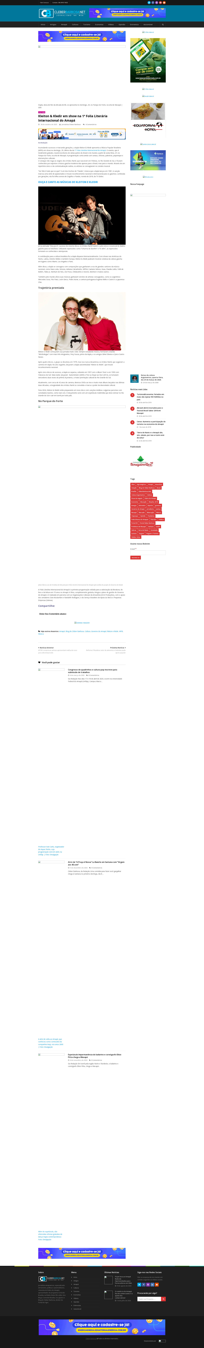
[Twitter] (149, 2)
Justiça (158, 509)
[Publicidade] (127, 13)
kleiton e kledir (112, 631)
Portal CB (134, 523)
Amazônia (158, 484)
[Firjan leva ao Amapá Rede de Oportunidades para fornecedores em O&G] (108, 1280)
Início (43, 24)
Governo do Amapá (98, 631)
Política (161, 519)
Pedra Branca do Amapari (139, 519)
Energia (133, 505)
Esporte (150, 505)
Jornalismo (150, 509)
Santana (151, 527)
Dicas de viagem (136, 498)
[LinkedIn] (152, 1285)
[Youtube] (160, 2)
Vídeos (111, 24)
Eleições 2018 (153, 502)
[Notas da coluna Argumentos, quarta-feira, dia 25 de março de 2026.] (134, 379)
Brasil (159, 488)
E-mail (133, 549)
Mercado (142, 513)
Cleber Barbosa (91, 1339)
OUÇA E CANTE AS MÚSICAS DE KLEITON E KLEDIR (68, 182)
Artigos (53, 24)
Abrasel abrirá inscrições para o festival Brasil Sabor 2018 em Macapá (150, 410)
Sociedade (154, 530)
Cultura (75, 24)
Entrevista (134, 24)
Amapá (64, 24)
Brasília (133, 491)
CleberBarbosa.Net (144, 491)
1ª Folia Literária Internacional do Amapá (90, 150)
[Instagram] (156, 2)
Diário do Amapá (150, 498)
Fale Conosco (44, 2)
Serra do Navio (143, 530)
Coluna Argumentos (138, 495)
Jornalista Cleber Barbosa (71, 124)
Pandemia (151, 516)
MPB (121, 631)
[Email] (164, 2)
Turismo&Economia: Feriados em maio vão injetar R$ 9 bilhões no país (150, 397)
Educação (143, 502)
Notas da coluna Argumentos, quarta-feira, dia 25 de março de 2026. (152, 377)
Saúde (158, 527)
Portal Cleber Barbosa (147, 523)
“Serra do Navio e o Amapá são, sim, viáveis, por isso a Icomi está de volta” (150, 435)
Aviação (134, 488)
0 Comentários (91, 124)
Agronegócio (141, 484)
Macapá (134, 513)
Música (41, 634)
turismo (134, 534)
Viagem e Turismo (152, 534)
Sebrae (133, 530)
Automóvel (148, 24)
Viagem (141, 534)
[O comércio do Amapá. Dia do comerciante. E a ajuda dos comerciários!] (108, 1295)
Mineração (150, 513)
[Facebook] (152, 2)
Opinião (122, 24)
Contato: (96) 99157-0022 (60, 2)
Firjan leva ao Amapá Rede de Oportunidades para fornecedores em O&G (123, 1280)
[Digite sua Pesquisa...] (163, 25)
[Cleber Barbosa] (63, 17)
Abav (133, 484)
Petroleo (154, 519)
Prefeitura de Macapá (138, 527)
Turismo (86, 24)
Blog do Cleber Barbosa (75, 631)
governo (158, 505)
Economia (99, 24)
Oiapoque (134, 516)
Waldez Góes (135, 537)
